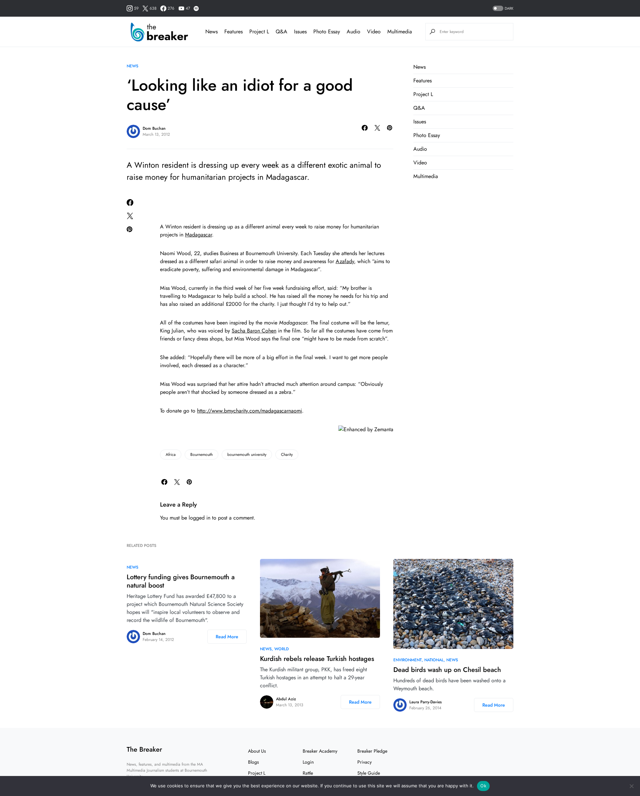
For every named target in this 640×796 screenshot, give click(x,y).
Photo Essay (426, 135)
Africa (171, 455)
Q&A (419, 108)
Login (308, 762)
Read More (227, 636)
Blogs (253, 762)
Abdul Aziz (286, 699)
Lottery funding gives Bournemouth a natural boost (181, 581)
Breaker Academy (320, 751)
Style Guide (368, 773)
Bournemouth (201, 455)
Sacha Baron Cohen (254, 330)
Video (420, 162)
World (281, 649)
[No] (631, 786)
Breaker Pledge (372, 751)
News (132, 66)
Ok (483, 785)
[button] (502, 8)
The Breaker (144, 749)
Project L (423, 94)
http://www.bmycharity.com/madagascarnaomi (249, 411)
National (434, 660)
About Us (257, 751)
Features (422, 80)
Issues (419, 121)
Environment (407, 660)
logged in (199, 518)
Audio (420, 149)
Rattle (308, 773)
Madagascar (198, 234)
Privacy (364, 762)
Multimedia (425, 176)
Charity (287, 455)
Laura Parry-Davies (425, 702)
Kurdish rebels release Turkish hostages (317, 659)
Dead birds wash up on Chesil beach (447, 670)
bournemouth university (246, 455)
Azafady (345, 261)
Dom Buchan (154, 128)
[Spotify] (196, 8)
